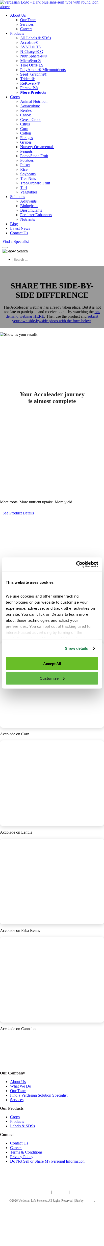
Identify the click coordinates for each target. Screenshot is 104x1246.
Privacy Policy (21, 1156)
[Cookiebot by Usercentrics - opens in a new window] (76, 564)
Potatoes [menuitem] (27, 160)
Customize (49, 678)
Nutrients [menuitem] (27, 219)
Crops (15, 1116)
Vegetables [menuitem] (28, 192)
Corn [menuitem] (24, 128)
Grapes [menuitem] (26, 142)
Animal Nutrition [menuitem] (33, 101)
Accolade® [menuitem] (29, 42)
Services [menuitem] (27, 24)
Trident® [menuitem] (27, 79)
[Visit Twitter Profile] (8, 1175)
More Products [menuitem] (33, 92)
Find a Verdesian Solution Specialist (38, 1095)
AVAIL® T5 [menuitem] (30, 47)
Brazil (75, 1192)
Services (16, 1099)
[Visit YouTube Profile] (20, 1175)
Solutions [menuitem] (17, 196)
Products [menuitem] (17, 33)
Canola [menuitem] (26, 115)
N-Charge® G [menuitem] (31, 51)
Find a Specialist (16, 241)
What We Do (20, 1086)
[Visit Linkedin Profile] (15, 1175)
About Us (18, 1081)
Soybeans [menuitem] (28, 174)
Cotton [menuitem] (25, 133)
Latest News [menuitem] (20, 228)
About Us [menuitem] (18, 15)
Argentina (60, 1192)
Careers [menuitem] (26, 29)
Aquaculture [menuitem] (30, 106)
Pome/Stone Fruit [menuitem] (34, 156)
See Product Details (18, 513)
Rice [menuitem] (24, 169)
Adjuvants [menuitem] (28, 201)
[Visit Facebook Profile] (3, 1175)
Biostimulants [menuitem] (31, 210)
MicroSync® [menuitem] (30, 60)
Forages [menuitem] (26, 138)
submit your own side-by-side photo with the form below (55, 318)
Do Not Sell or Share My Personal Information (47, 1161)
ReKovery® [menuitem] (30, 83)
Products (17, 1121)
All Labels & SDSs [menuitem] (35, 38)
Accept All (52, 663)
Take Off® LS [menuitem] (31, 65)
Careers (16, 1147)
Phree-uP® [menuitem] (29, 88)
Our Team (18, 1090)
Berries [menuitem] (26, 110)
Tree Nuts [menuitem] (28, 178)
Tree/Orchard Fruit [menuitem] (35, 183)
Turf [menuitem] (23, 187)
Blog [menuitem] (14, 224)
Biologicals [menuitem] (29, 206)
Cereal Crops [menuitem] (30, 119)
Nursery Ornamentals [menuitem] (37, 147)
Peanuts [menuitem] (26, 151)
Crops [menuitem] (15, 97)
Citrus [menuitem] (25, 124)
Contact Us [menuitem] (19, 233)
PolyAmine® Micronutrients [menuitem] (43, 70)
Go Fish (89, 1200)
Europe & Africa (37, 1192)
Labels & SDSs (22, 1126)
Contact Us (19, 1143)
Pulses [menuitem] (25, 165)
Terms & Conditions (26, 1152)
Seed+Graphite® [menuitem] (33, 74)
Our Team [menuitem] (28, 20)
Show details (76, 648)
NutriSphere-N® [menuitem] (33, 56)
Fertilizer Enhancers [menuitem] (36, 215)
